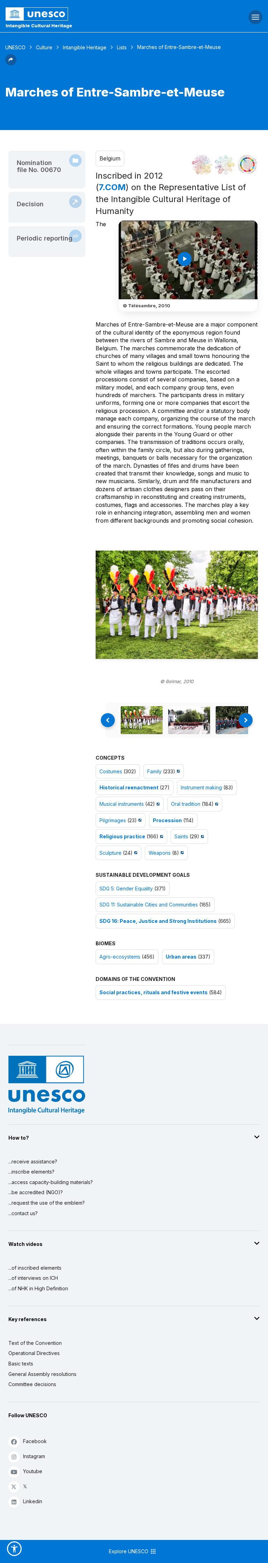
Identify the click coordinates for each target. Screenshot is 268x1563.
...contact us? (23, 1213)
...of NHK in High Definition (38, 1288)
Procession (167, 820)
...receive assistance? (32, 1161)
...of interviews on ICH (33, 1278)
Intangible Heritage (84, 47)
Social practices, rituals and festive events (153, 992)
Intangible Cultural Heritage (39, 25)
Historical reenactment (128, 787)
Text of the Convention (35, 1343)
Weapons (160, 853)
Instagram (34, 1456)
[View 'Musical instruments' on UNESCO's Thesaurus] (157, 804)
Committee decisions (32, 1384)
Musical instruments (121, 804)
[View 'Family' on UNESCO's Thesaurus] (177, 771)
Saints (181, 836)
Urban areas (181, 957)
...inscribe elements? (31, 1172)
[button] (10, 63)
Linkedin (32, 1501)
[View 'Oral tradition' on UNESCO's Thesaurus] (216, 804)
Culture (44, 47)
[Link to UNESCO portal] (89, 14)
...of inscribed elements (34, 1268)
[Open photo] (177, 605)
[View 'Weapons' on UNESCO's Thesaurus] (181, 853)
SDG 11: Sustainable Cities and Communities (148, 905)
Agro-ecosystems (119, 957)
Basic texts (20, 1364)
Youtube (32, 1471)
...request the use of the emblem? (46, 1203)
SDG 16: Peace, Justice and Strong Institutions (158, 921)
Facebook (35, 1441)
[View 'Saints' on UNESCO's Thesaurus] (201, 836)
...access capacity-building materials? (50, 1182)
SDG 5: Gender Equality (126, 888)
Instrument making (201, 787)
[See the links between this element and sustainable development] (247, 164)
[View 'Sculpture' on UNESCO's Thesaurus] (135, 853)
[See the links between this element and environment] (224, 164)
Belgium (109, 158)
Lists (122, 47)
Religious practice (122, 836)
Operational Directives (34, 1353)
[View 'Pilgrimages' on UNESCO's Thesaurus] (139, 820)
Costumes (110, 771)
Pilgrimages (112, 820)
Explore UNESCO (129, 1551)
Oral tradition (185, 804)
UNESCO (15, 47)
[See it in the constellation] (202, 164)
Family (154, 771)
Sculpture (110, 853)
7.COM (112, 187)
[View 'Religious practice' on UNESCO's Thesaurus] (160, 836)
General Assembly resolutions (42, 1374)
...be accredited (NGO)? (35, 1192)
